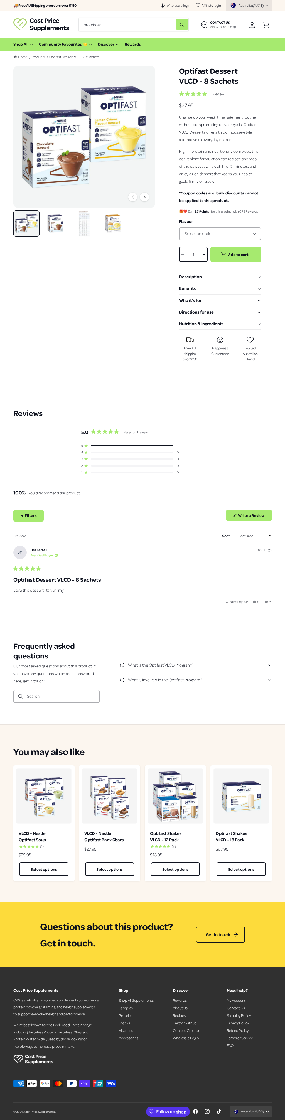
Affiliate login (211, 5)
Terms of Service (240, 1037)
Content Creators (187, 1030)
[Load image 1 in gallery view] (26, 223)
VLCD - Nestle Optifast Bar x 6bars (104, 836)
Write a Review (252, 517)
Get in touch (218, 934)
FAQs (231, 1045)
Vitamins (126, 1030)
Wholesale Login (186, 1037)
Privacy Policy (238, 1022)
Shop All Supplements (136, 1000)
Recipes (179, 1015)
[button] (266, 24)
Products (38, 57)
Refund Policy (238, 1030)
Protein (125, 1015)
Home (23, 57)
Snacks (124, 1022)
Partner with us (184, 1022)
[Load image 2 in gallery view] (55, 223)
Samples (126, 1007)
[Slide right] (144, 197)
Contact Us (236, 1007)
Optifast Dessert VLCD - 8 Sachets (74, 57)
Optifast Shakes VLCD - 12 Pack (165, 836)
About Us (180, 1007)
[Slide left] (132, 197)
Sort (226, 535)
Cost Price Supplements (39, 1111)
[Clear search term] (170, 24)
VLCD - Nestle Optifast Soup (32, 836)
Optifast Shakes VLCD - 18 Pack (231, 836)
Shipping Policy (239, 1015)
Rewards (180, 1000)
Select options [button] (44, 869)
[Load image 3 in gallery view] (84, 223)
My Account (236, 1000)
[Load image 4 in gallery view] (113, 223)
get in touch (33, 680)
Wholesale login (178, 5)
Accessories (128, 1037)
